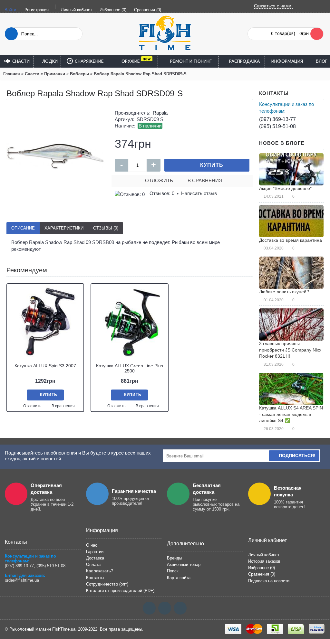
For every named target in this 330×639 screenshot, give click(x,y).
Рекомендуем (26, 270)
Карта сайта (178, 577)
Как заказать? (99, 571)
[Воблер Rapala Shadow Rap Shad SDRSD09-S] (55, 156)
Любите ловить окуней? (284, 291)
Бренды (174, 558)
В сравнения (205, 180)
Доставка (95, 558)
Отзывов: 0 (162, 193)
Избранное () (261, 567)
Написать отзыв (199, 193)
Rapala (160, 113)
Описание (23, 228)
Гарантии (94, 551)
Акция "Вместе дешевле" (285, 188)
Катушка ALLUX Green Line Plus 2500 (129, 368)
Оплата (93, 564)
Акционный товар (183, 564)
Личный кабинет (263, 554)
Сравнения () (261, 574)
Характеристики (63, 228)
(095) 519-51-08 (277, 126)
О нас (91, 545)
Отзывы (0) (105, 228)
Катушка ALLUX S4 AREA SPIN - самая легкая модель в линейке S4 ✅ (291, 414)
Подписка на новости (268, 580)
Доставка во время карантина (290, 240)
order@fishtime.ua (22, 580)
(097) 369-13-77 (277, 119)
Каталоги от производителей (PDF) (120, 590)
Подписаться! (297, 455)
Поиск (173, 571)
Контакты (95, 577)
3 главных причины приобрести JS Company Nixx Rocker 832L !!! (290, 350)
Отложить (159, 180)
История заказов (264, 561)
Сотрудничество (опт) (107, 584)
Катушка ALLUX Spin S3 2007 (45, 365)
